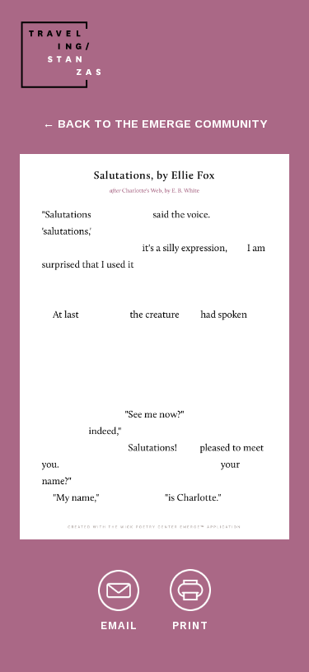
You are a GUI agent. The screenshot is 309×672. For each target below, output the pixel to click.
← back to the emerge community (155, 123)
